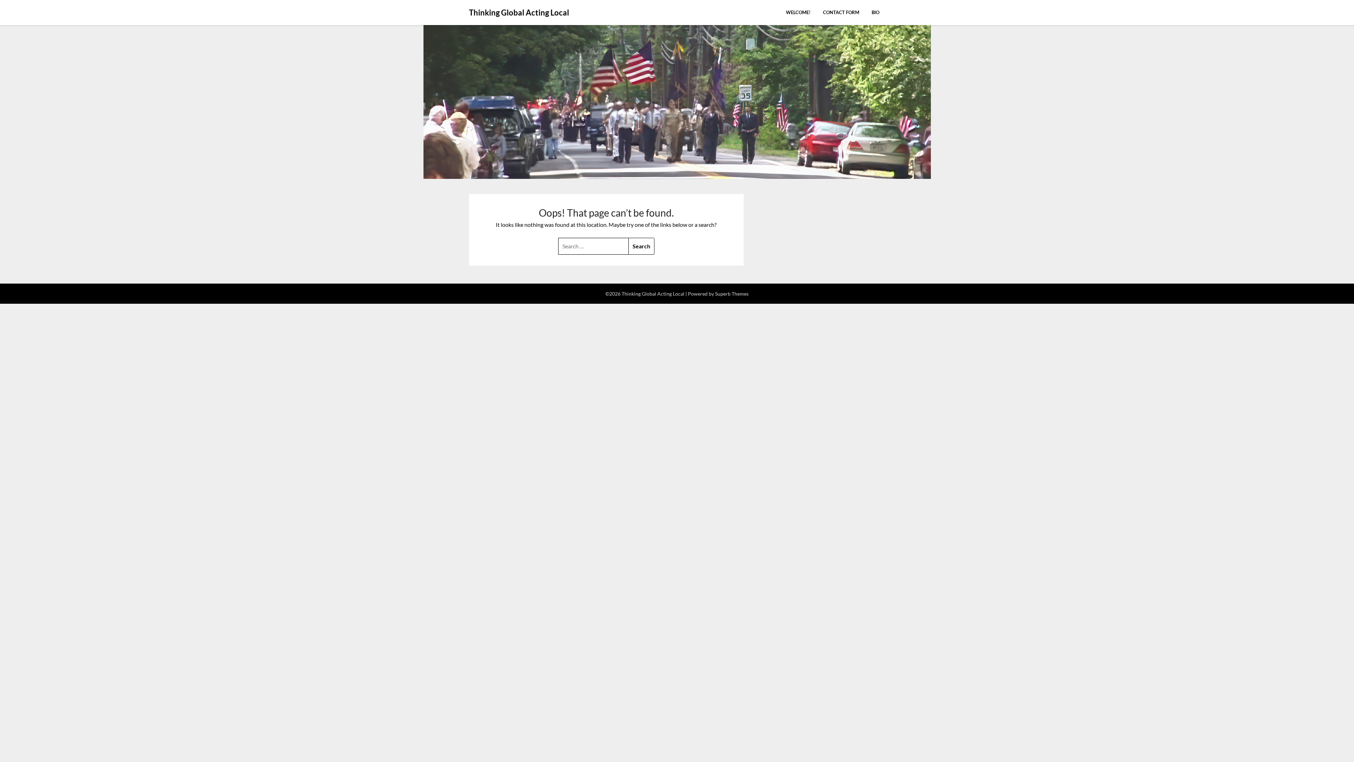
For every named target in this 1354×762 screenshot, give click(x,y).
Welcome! (798, 12)
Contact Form (841, 12)
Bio (875, 12)
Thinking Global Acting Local (519, 12)
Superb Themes (732, 294)
